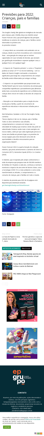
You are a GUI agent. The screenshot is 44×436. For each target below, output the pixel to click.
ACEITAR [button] (7, 427)
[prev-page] (3, 284)
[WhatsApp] (18, 26)
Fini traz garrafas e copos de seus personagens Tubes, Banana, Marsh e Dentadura (32, 239)
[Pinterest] (13, 26)
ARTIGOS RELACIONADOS (11, 248)
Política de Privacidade (32, 419)
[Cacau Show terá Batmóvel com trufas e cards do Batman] (7, 266)
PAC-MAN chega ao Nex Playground (27, 274)
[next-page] (6, 284)
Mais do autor (26, 248)
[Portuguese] (38, 433)
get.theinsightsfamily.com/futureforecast (15, 185)
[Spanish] (41, 433)
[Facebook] (4, 26)
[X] (9, 26)
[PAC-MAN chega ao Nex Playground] (7, 276)
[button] (3, 5)
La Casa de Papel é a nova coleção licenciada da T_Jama (11, 239)
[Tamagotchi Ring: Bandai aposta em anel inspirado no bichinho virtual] (7, 256)
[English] (35, 433)
